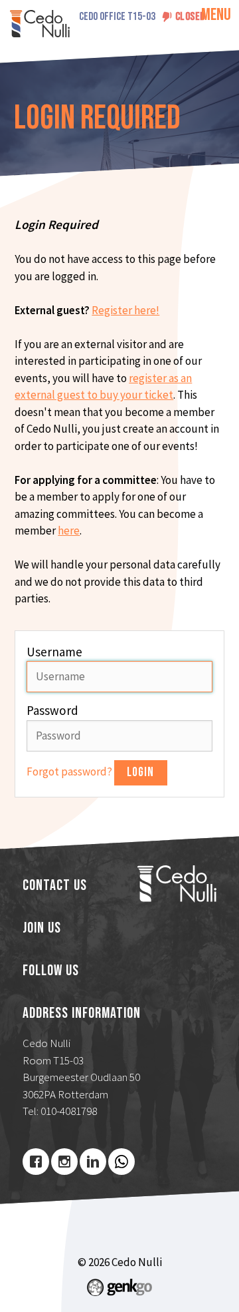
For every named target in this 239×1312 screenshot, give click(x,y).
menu (216, 15)
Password (52, 710)
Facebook (36, 1161)
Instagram (64, 1161)
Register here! (125, 310)
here (69, 530)
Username (54, 652)
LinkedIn (93, 1161)
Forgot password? (70, 771)
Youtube (121, 1161)
